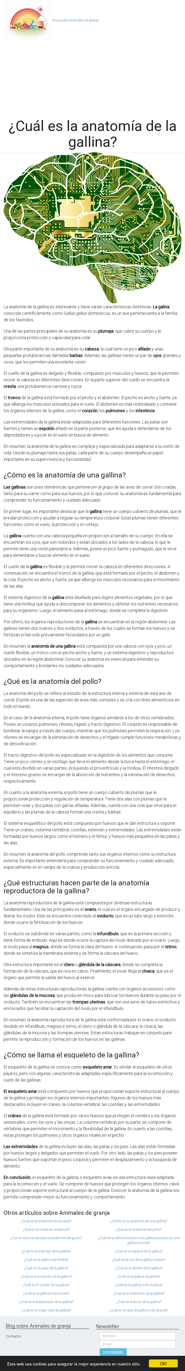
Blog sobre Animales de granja (76, 20)
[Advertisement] (92, 77)
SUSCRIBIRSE (113, 1352)
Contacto (13, 1336)
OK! (163, 1363)
